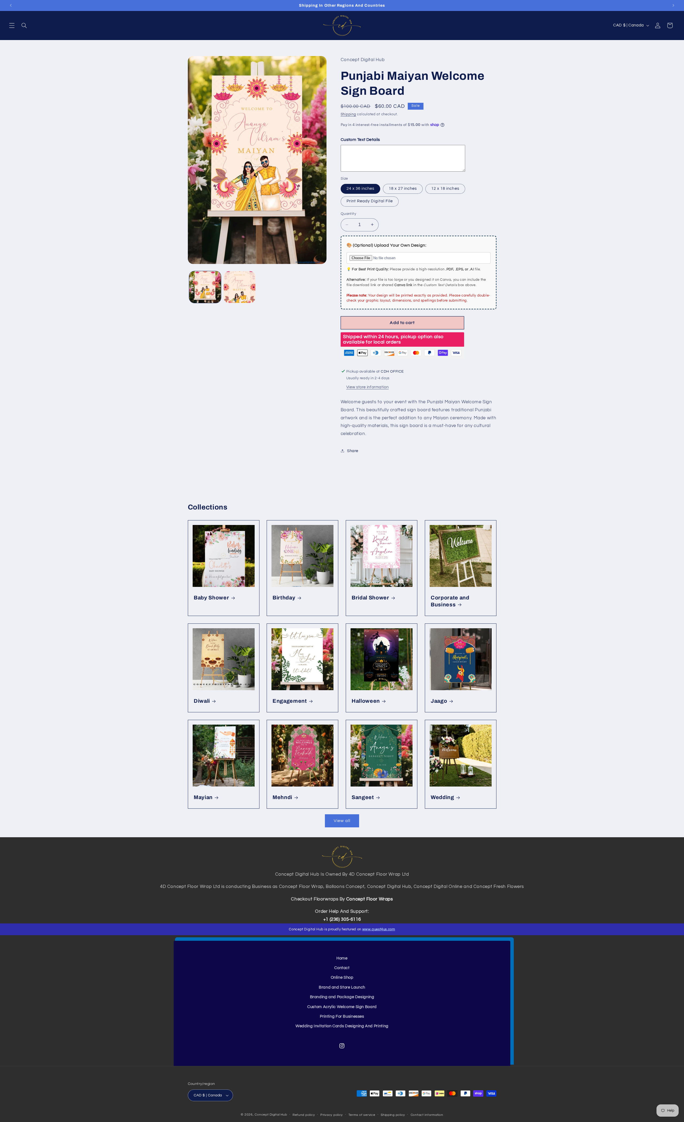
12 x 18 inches (445, 188)
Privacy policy (331, 1114)
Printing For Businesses (342, 1016)
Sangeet (363, 797)
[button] (12, 25)
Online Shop (342, 977)
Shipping (348, 114)
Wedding (442, 797)
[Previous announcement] (11, 5)
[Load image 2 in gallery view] (239, 287)
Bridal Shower (370, 598)
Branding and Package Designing (342, 997)
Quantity (348, 214)
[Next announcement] (673, 5)
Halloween (366, 701)
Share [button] (352, 451)
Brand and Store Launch (342, 987)
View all (342, 821)
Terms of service (361, 1114)
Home (342, 958)
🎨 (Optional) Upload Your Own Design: (386, 245)
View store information (367, 387)
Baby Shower (211, 598)
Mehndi (282, 797)
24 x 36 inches (361, 188)
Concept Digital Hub (271, 1114)
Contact (341, 968)
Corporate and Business (450, 601)
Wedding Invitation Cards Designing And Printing (342, 1026)
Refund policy (304, 1114)
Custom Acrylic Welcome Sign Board (342, 1007)
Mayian (203, 797)
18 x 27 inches (403, 188)
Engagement (290, 701)
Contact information (427, 1114)
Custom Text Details (360, 139)
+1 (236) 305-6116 (342, 919)
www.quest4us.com (378, 929)
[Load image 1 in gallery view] (205, 287)
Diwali (202, 701)
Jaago (439, 701)
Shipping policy (393, 1114)
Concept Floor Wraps (369, 899)
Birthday (284, 598)
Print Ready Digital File (370, 201)
